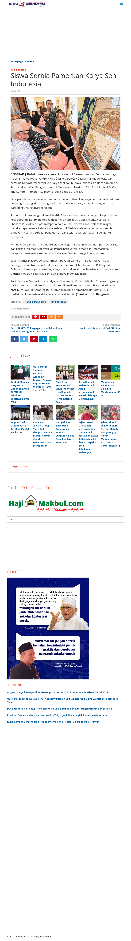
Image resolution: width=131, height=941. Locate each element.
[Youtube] (43, 317)
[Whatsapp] (53, 339)
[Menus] (121, 4)
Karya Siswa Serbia (35, 301)
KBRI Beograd (18, 69)
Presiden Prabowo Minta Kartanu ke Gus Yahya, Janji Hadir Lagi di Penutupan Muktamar (57, 715)
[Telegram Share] (43, 339)
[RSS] (59, 317)
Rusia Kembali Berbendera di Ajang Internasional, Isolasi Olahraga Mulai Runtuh (53, 721)
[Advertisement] (69, 33)
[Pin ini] (34, 339)
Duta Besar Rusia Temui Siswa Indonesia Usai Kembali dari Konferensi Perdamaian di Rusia (65, 392)
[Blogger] (51, 317)
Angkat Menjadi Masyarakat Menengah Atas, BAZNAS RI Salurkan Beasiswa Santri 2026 (20, 392)
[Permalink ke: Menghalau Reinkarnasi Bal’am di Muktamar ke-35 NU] (110, 372)
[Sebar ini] (15, 339)
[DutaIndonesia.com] (27, 3)
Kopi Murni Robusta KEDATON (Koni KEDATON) (100, 328)
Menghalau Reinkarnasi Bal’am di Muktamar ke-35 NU (110, 388)
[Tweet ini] (24, 339)
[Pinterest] (35, 317)
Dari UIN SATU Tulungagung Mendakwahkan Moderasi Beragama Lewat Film (36, 328)
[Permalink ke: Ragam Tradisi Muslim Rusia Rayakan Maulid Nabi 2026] (20, 412)
